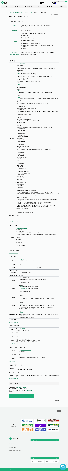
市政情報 (61, 6)
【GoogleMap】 (29, 390)
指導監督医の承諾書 (23, 288)
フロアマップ (16, 447)
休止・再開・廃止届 (21, 328)
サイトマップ (11, 453)
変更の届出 (15, 41)
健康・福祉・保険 (17, 6)
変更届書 (22, 259)
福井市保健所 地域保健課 (22, 387)
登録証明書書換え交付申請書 (26, 350)
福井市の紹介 (35, 440)
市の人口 (34, 458)
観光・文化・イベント (50, 6)
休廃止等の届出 (14, 52)
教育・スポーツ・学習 (28, 6)
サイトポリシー (16, 453)
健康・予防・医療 (24, 12)
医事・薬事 (31, 12)
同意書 (19, 73)
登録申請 (14, 25)
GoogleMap (11, 447)
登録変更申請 (14, 30)
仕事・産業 (39, 6)
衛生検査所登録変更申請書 (22, 228)
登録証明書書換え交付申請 (14, 54)
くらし (7, 6)
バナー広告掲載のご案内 (12, 426)
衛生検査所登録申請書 (21, 63)
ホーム (10, 12)
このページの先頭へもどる (13, 221)
